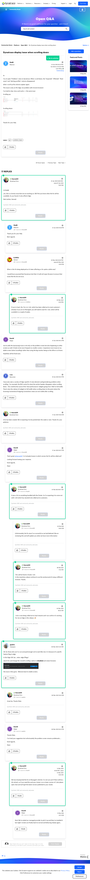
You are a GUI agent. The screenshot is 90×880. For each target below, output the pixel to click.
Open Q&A (24, 45)
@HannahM (18, 456)
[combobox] (45, 29)
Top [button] (4, 856)
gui (10, 140)
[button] (79, 867)
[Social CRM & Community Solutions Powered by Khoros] (84, 856)
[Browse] (7, 9)
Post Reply (55, 844)
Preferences (79, 876)
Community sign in (82, 9)
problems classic (17, 140)
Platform (16, 45)
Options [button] (85, 45)
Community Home (14, 9)
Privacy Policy (65, 871)
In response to (21, 229)
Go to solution (54, 58)
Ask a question (76, 51)
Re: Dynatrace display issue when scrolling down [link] (42, 45)
